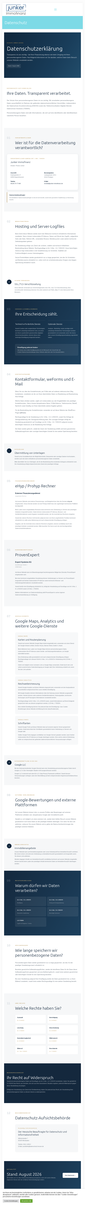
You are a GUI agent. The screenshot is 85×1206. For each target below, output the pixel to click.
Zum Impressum (70, 1175)
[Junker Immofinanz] (16, 9)
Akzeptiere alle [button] (26, 1201)
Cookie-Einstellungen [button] (11, 1201)
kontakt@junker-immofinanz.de (53, 183)
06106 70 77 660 (16, 183)
